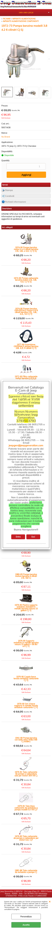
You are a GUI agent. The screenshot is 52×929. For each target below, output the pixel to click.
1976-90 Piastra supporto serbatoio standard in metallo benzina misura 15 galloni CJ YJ (26, 607)
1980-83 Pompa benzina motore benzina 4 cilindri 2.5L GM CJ (26, 576)
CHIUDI (50, 901)
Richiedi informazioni (15, 201)
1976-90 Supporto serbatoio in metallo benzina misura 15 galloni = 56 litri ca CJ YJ (26, 643)
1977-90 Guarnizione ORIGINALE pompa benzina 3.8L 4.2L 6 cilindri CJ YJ (26, 346)
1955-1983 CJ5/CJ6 (26, 12)
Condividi (9, 196)
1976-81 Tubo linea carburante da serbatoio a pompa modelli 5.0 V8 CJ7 (26, 808)
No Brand (5, 137)
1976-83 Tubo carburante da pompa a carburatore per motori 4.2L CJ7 (26, 838)
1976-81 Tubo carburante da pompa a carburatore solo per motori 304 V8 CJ (26, 774)
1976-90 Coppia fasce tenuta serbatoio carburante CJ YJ (26, 678)
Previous (3, 58)
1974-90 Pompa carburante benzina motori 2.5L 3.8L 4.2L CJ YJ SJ (26, 280)
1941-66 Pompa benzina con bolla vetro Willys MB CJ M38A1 (26, 739)
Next (49, 58)
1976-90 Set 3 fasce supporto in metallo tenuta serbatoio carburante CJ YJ (26, 705)
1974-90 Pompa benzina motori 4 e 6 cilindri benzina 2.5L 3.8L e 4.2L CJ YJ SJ (26, 249)
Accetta (26, 925)
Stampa (9, 190)
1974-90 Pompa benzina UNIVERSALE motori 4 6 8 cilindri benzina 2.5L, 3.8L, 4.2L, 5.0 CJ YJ (26, 311)
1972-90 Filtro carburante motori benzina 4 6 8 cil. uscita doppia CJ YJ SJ (26, 378)
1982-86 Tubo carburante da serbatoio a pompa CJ (26, 871)
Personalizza (26, 916)
